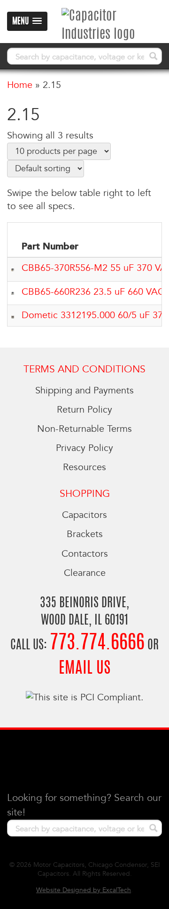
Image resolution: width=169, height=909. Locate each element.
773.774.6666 (97, 643)
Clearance (85, 573)
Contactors (84, 554)
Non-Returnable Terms (84, 429)
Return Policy (84, 409)
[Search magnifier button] (153, 56)
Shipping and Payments (84, 390)
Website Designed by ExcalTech (83, 890)
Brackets (85, 534)
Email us (84, 669)
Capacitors (84, 515)
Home (19, 85)
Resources (84, 467)
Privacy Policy (84, 448)
